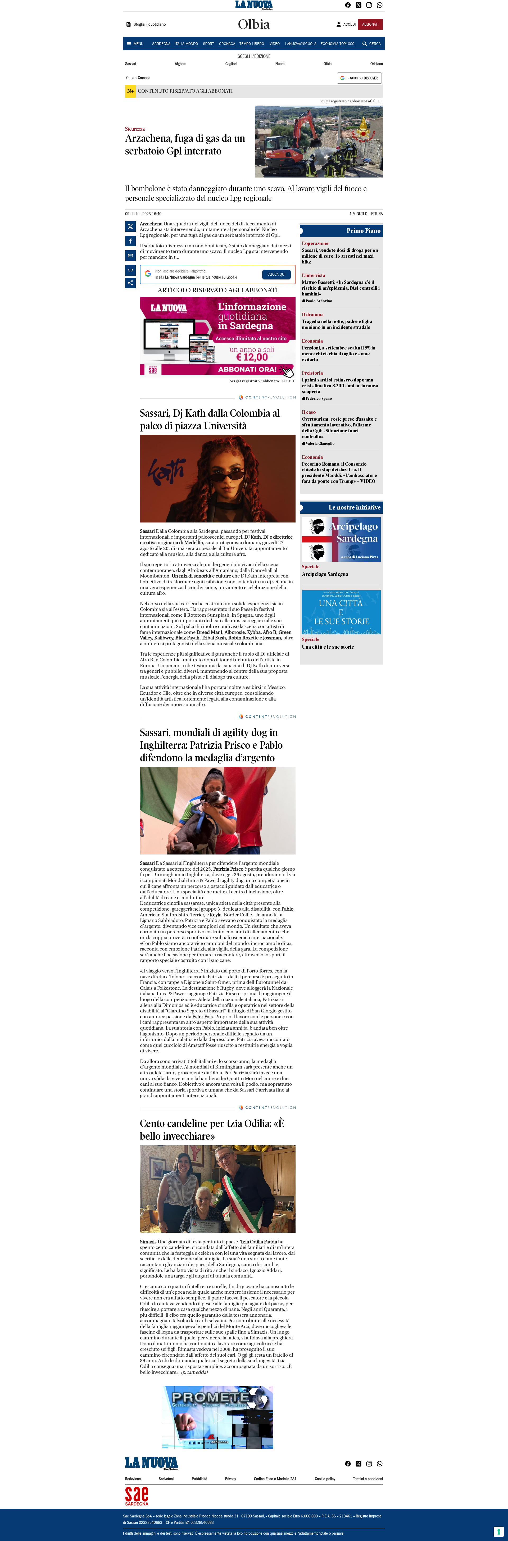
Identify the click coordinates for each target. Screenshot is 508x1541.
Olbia (328, 64)
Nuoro (279, 64)
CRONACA (227, 44)
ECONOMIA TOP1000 (337, 44)
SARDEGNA (161, 44)
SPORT (208, 44)
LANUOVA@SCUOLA (300, 44)
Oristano (376, 64)
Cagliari (231, 64)
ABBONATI (370, 25)
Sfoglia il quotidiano (150, 25)
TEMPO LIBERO (251, 44)
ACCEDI (349, 25)
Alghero (180, 64)
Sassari (130, 64)
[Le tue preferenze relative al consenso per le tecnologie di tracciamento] (499, 1532)
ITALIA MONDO (186, 44)
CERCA (375, 44)
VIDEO (275, 44)
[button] (218, 1417)
